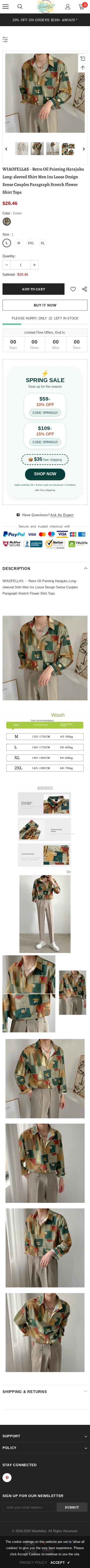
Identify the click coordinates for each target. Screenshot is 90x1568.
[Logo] (45, 6)
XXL (31, 243)
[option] (45, 19)
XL (43, 243)
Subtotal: (9, 274)
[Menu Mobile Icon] (5, 7)
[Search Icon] (20, 6)
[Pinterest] (7, 1477)
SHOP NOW (45, 474)
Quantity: (9, 256)
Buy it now (45, 305)
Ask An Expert (62, 515)
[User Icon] (67, 6)
